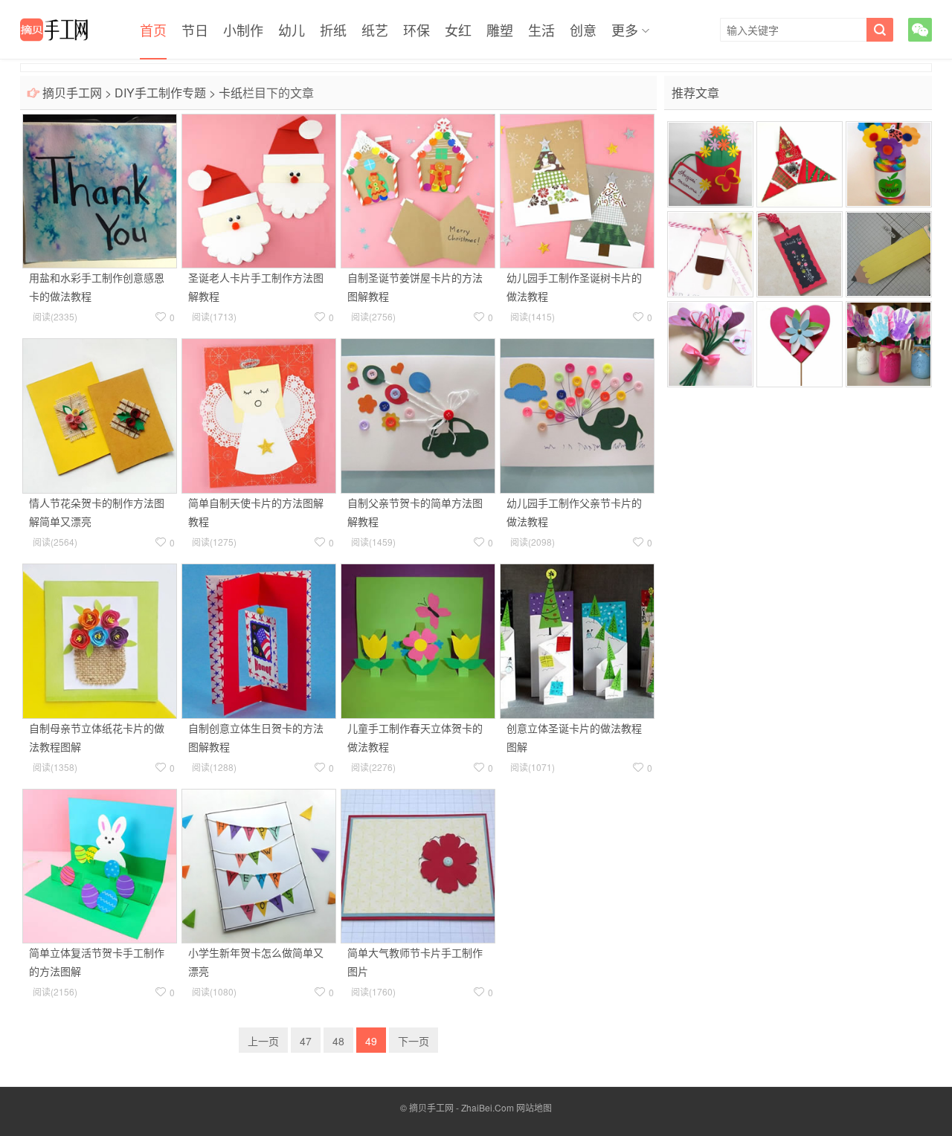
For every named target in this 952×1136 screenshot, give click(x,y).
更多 (624, 29)
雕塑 (499, 29)
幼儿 (291, 29)
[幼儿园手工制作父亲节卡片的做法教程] (577, 414)
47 (306, 1040)
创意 (583, 29)
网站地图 (534, 1107)
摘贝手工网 (72, 92)
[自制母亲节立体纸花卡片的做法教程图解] (99, 639)
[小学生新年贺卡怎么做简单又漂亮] (258, 864)
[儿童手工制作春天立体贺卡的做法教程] (418, 639)
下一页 (413, 1040)
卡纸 (230, 92)
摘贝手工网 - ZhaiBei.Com (461, 1107)
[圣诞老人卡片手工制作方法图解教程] (258, 189)
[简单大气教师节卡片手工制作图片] (418, 864)
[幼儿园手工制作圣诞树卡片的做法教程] (577, 189)
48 (338, 1040)
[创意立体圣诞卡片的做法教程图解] (577, 639)
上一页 (263, 1040)
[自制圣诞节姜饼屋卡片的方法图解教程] (418, 189)
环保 (416, 29)
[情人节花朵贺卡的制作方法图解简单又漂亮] (99, 414)
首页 (153, 29)
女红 (458, 29)
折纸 (333, 29)
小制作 (243, 29)
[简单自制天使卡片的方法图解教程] (258, 414)
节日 (194, 29)
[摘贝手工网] (54, 30)
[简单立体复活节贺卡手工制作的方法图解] (99, 864)
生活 (541, 29)
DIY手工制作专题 (160, 92)
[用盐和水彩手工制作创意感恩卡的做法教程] (99, 189)
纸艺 (374, 29)
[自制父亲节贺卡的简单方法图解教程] (418, 414)
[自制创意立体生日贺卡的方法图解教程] (258, 639)
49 (371, 1040)
